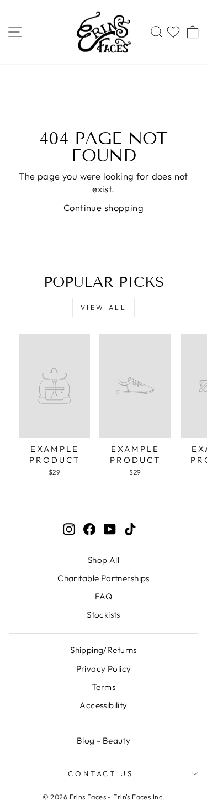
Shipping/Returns (103, 650)
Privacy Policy (103, 668)
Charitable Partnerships (103, 578)
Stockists (103, 614)
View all (104, 307)
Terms (103, 687)
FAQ (103, 596)
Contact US (101, 773)
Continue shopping (103, 207)
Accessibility (103, 705)
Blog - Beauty (103, 740)
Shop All (103, 560)
